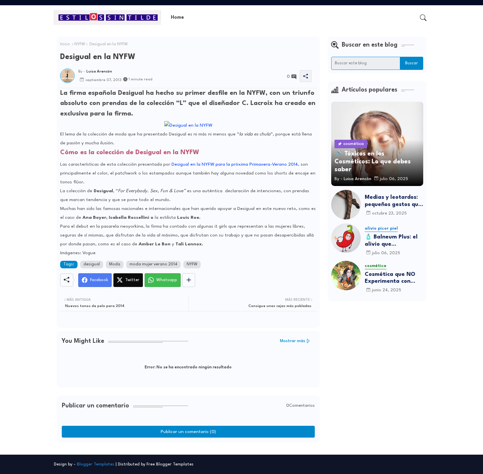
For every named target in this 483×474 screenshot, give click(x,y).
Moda (114, 264)
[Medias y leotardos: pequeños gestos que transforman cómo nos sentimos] (346, 204)
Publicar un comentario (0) (188, 431)
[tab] (177, 17)
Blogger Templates (95, 464)
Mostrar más (292, 341)
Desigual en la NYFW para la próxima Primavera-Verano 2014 (235, 164)
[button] (423, 17)
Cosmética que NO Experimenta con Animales (390, 278)
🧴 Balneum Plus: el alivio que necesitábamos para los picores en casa (392, 241)
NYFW (79, 44)
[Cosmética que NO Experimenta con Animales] (346, 275)
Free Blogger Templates (170, 464)
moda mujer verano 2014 (153, 264)
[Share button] (188, 280)
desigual (91, 264)
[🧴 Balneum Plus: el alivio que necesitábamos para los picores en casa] (346, 238)
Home (177, 17)
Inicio (65, 44)
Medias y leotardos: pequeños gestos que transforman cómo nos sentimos (393, 201)
